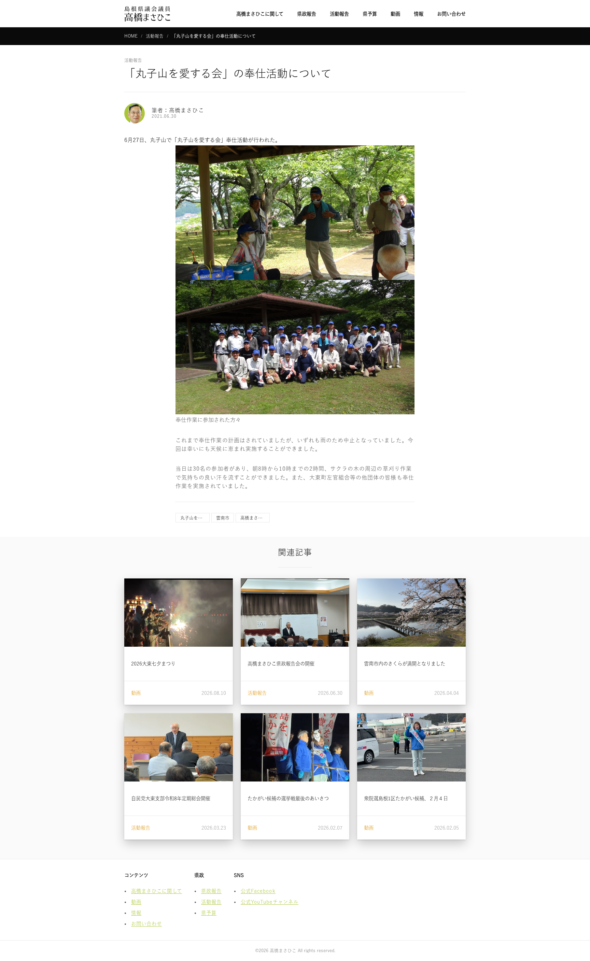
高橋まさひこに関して (259, 13)
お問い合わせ (451, 13)
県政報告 (306, 13)
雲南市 (222, 518)
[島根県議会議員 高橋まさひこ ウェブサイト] (147, 13)
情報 (418, 13)
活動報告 (339, 13)
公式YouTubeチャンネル (269, 901)
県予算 (370, 13)
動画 (395, 13)
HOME (131, 36)
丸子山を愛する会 (195, 518)
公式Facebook (258, 890)
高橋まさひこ (253, 518)
